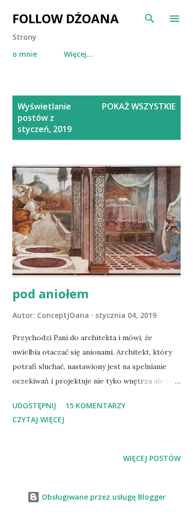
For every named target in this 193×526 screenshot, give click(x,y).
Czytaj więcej (38, 419)
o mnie (24, 54)
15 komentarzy (95, 405)
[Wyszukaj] (150, 18)
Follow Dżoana (65, 18)
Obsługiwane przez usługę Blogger (103, 497)
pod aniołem (50, 293)
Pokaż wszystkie (139, 106)
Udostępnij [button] (34, 405)
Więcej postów (152, 458)
